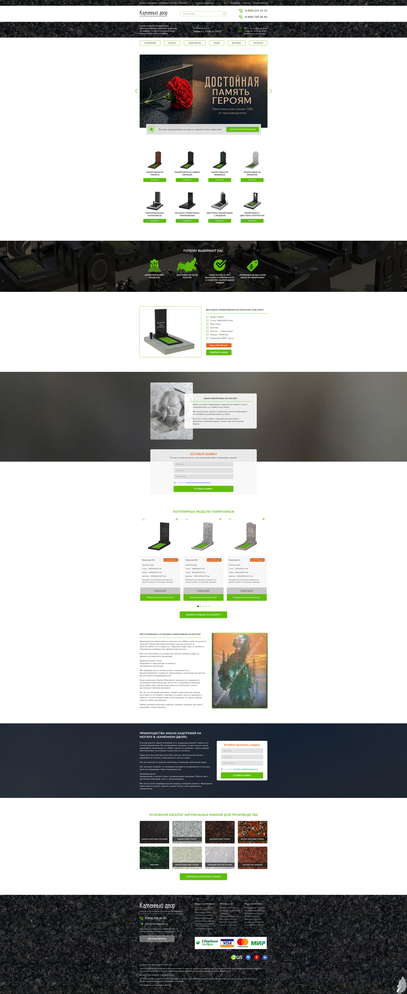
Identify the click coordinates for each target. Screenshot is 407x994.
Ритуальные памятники (254, 913)
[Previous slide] (136, 91)
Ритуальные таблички (228, 919)
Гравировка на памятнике (230, 910)
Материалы (235, 3)
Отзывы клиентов (260, 3)
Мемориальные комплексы (205, 921)
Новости (246, 3)
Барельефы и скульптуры (229, 916)
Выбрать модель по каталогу (203, 615)
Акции (217, 43)
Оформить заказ (219, 352)
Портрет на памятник (228, 925)
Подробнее (155, 180)
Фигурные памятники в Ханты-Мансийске (204, 925)
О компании (150, 43)
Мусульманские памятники (255, 910)
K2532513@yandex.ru (206, 3)
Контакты (258, 43)
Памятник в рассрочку (228, 922)
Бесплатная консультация (243, 129)
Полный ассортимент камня (203, 876)
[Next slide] (270, 91)
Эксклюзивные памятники (255, 925)
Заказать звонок (157, 939)
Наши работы (194, 43)
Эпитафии (223, 913)
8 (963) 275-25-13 (256, 10)
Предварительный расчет (160, 597)
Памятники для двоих (203, 928)
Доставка (236, 43)
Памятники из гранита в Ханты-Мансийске (204, 908)
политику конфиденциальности (198, 482)
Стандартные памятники (254, 922)
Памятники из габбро (203, 912)
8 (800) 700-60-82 (256, 16)
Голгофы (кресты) (251, 916)
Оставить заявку (203, 489)
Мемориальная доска (253, 919)
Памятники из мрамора (204, 918)
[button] (198, 606)
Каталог (172, 43)
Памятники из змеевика (204, 915)
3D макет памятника (228, 908)
